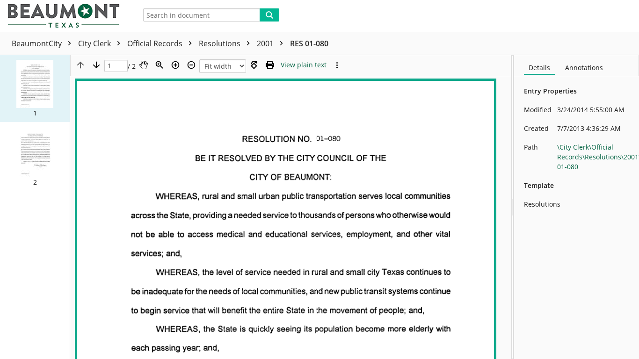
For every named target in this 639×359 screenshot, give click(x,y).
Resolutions (220, 43)
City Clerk (95, 43)
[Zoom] (159, 65)
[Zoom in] (175, 65)
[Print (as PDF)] (270, 65)
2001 (266, 43)
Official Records (155, 43)
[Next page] (96, 65)
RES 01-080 (309, 43)
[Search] (269, 15)
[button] (35, 88)
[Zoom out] (191, 65)
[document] (576, 207)
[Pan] (144, 65)
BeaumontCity (38, 43)
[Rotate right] (254, 65)
